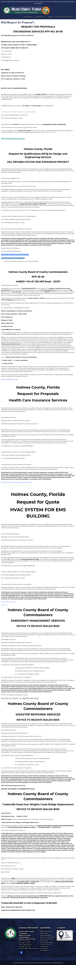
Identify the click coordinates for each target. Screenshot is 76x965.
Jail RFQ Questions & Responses (13, 258)
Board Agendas (45, 935)
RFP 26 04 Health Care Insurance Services (16, 482)
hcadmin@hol (5, 660)
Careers (50, 17)
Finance (42, 1)
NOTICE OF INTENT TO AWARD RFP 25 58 (17, 789)
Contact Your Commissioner (63, 17)
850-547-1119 (27, 945)
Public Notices (11, 1)
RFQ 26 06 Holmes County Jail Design (15, 255)
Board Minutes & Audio (48, 937)
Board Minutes (33, 1)
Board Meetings (22, 1)
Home (3, 1)
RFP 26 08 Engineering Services (13, 139)
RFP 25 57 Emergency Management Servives (14, 695)
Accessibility (38, 3)
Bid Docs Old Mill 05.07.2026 (9, 379)
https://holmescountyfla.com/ (49, 197)
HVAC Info (4, 605)
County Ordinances (52, 1)
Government (28, 17)
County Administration (67, 1)
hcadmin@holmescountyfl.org (10, 60)
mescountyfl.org (14, 660)
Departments (39, 17)
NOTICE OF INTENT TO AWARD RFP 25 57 (20, 698)
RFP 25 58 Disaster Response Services (13, 785)
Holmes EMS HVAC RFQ (8, 602)
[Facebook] (21, 953)
